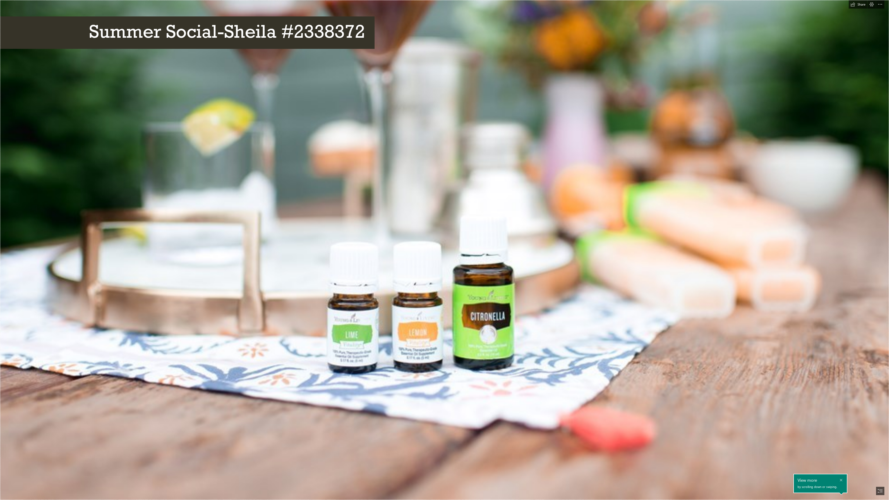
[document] (444, 250)
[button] (858, 4)
